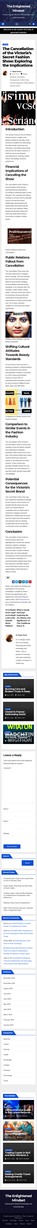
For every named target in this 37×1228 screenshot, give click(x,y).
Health (6, 1054)
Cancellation (21, 77)
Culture (5, 44)
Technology (8, 1075)
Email (5, 821)
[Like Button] (7, 577)
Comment (7, 768)
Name (6, 809)
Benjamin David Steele (12, 948)
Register (29, 1224)
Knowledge (8, 1060)
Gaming (6, 1049)
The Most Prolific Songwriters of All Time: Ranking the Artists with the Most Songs (18, 933)
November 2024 (9, 978)
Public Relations (29, 83)
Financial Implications (16, 83)
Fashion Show (24, 80)
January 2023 (8, 1025)
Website (6, 833)
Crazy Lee (21, 695)
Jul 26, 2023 (11, 1180)
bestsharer (23, 1116)
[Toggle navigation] (17, 24)
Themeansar (18, 1218)
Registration (23, 599)
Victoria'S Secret (15, 86)
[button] (30, 24)
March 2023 (8, 1014)
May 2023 (7, 1004)
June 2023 (7, 999)
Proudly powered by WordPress (12, 1216)
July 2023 (7, 994)
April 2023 (7, 1009)
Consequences (14, 80)
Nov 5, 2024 (11, 1116)
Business (7, 1039)
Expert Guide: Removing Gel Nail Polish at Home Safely (17, 1134)
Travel (6, 1081)
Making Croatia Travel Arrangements (17, 903)
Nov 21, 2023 (11, 1137)
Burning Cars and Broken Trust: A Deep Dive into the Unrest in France (18, 693)
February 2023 (9, 1020)
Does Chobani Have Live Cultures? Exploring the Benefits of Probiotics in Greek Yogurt (18, 951)
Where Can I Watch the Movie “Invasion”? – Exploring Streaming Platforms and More (18, 738)
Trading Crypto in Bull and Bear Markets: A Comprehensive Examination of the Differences (18, 895)
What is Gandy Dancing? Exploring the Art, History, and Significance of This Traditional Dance (23, 618)
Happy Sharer (17, 71)
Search (6, 856)
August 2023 (8, 988)
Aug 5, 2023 (11, 1159)
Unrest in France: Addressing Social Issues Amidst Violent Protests (17, 715)
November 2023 (9, 983)
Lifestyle (7, 1065)
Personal (7, 1070)
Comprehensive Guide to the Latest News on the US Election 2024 (18, 1112)
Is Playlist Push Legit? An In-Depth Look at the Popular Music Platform (10, 618)
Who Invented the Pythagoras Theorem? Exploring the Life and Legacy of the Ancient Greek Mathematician (18, 961)
